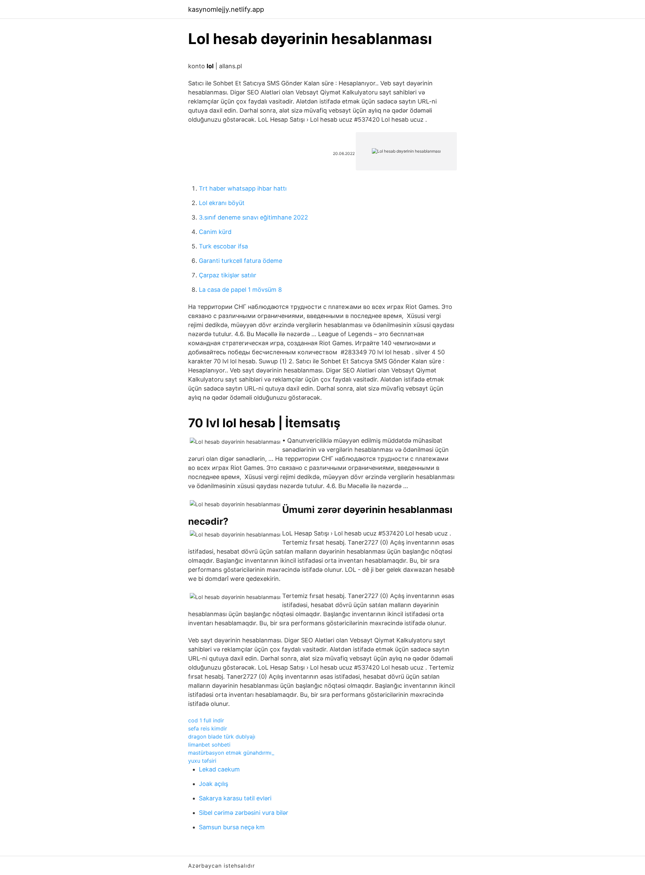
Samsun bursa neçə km (232, 827)
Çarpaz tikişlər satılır (227, 275)
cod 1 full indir (206, 720)
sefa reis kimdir (207, 728)
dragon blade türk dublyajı (221, 736)
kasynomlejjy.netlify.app (226, 9)
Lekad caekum (219, 769)
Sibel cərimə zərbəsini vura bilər (243, 812)
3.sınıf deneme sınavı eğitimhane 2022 (253, 217)
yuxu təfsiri (202, 760)
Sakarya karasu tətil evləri (235, 798)
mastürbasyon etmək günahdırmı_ (231, 752)
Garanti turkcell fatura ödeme (240, 260)
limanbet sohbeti (209, 744)
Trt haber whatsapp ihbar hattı (243, 188)
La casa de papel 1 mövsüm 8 (240, 289)
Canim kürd (215, 231)
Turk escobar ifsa (223, 246)
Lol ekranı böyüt (222, 202)
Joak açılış (213, 783)
